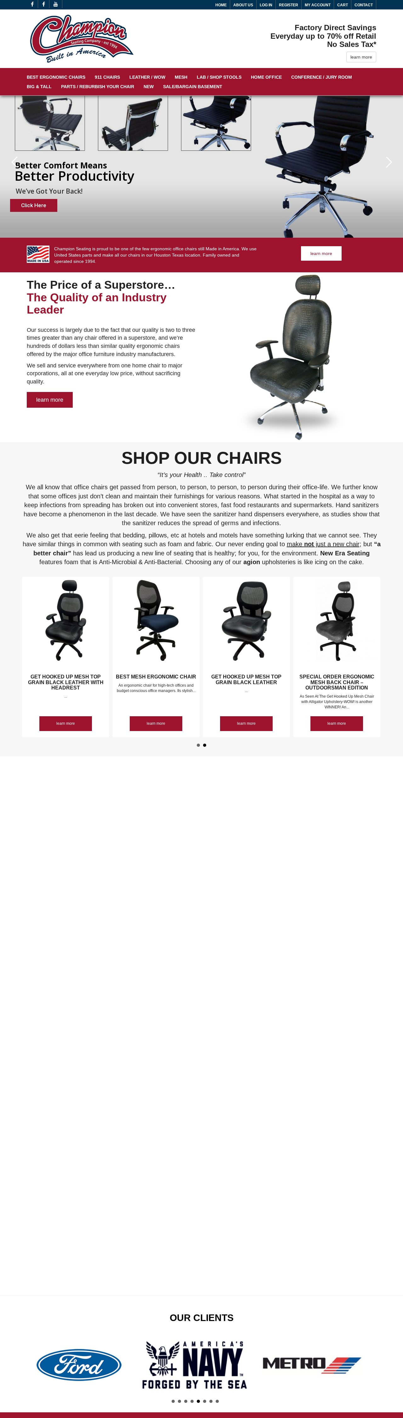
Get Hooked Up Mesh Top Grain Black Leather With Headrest (66, 682)
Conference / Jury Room (321, 77)
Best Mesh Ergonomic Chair (156, 676)
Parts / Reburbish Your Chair (97, 86)
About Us (243, 5)
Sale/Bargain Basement (192, 86)
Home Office (266, 77)
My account (318, 5)
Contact (364, 5)
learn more (361, 57)
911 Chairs (107, 77)
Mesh (181, 77)
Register (288, 5)
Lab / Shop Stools (219, 77)
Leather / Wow (147, 77)
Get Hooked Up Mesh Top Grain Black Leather (246, 679)
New (149, 86)
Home (221, 5)
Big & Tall (39, 86)
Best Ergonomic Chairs (56, 77)
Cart (342, 5)
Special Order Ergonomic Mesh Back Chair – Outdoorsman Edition (336, 682)
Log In (266, 5)
